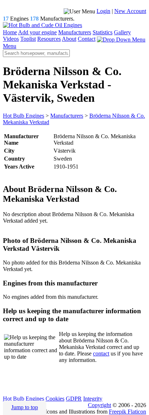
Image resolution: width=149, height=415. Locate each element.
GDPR (74, 399)
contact (101, 353)
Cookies (55, 399)
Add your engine (37, 32)
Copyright (99, 405)
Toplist (28, 39)
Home (10, 32)
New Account (130, 11)
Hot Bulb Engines (23, 399)
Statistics (102, 32)
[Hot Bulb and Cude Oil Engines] (42, 25)
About (69, 39)
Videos (11, 39)
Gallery (122, 32)
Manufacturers (74, 32)
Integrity (92, 399)
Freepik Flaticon (127, 412)
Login (103, 11)
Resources (49, 39)
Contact (86, 39)
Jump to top (24, 407)
